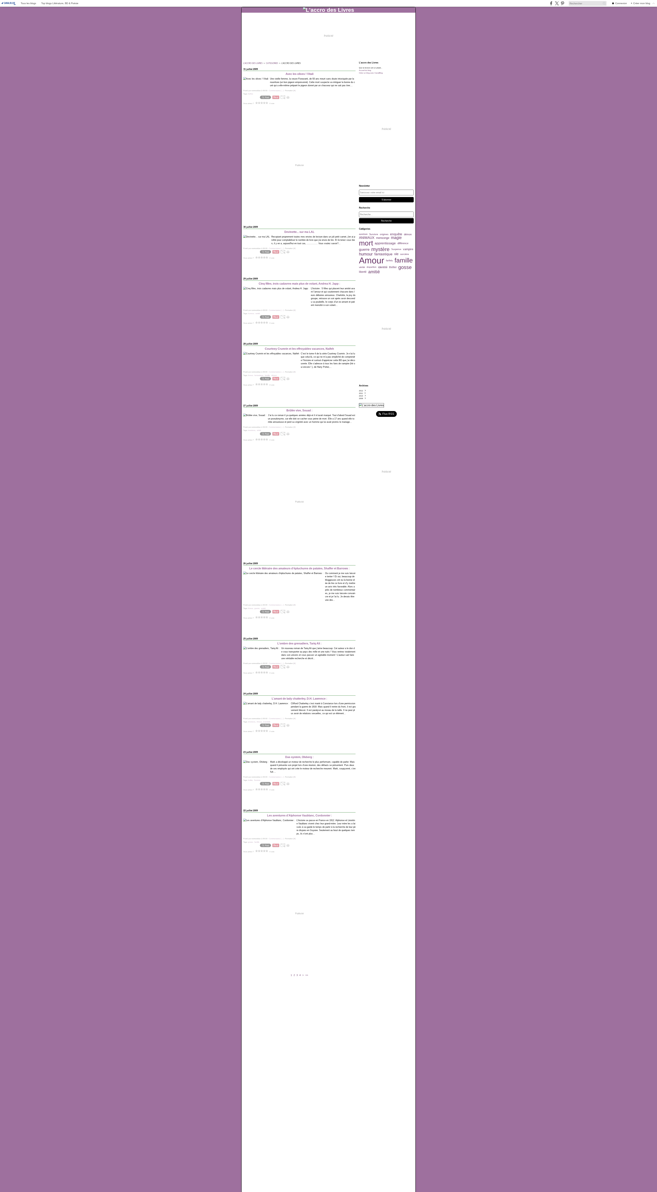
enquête (396, 234)
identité (382, 267)
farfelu (389, 260)
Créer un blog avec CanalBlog (371, 73)
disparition (371, 267)
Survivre (373, 234)
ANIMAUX (366, 238)
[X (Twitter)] (557, 3)
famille (404, 260)
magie (396, 238)
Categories (272, 63)
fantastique (383, 254)
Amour (371, 260)
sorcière (404, 254)
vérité (362, 267)
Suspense (396, 249)
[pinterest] (562, 3)
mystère (380, 249)
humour (366, 254)
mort (366, 243)
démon (408, 234)
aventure (363, 234)
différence (402, 243)
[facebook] (551, 3)
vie (396, 254)
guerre (364, 249)
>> (306, 975)
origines (384, 234)
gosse (405, 267)
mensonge (382, 237)
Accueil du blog (365, 70)
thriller (393, 267)
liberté (362, 272)
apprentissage (385, 243)
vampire (408, 249)
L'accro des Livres (253, 63)
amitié (374, 272)
